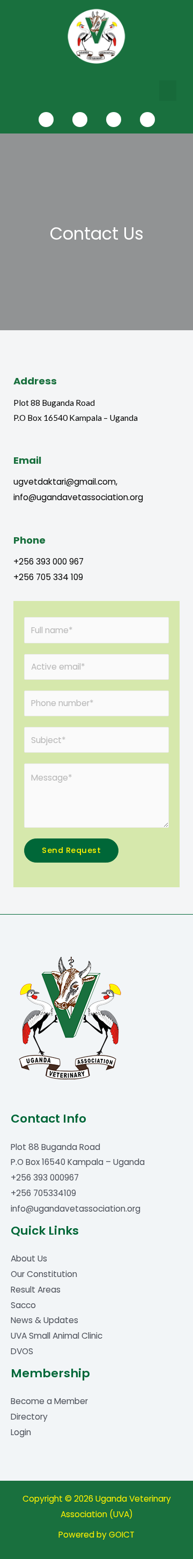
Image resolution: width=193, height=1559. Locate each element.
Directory (29, 1416)
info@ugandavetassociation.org (75, 1208)
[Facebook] (46, 119)
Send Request (71, 850)
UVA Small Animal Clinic (56, 1335)
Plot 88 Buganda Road (55, 1147)
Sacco (23, 1305)
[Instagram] (147, 119)
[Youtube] (113, 119)
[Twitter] (79, 119)
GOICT (122, 1534)
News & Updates (44, 1320)
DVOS (22, 1351)
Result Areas (36, 1289)
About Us (29, 1258)
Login (21, 1432)
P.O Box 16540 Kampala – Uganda (78, 1162)
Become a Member (49, 1401)
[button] (167, 90)
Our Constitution (44, 1274)
